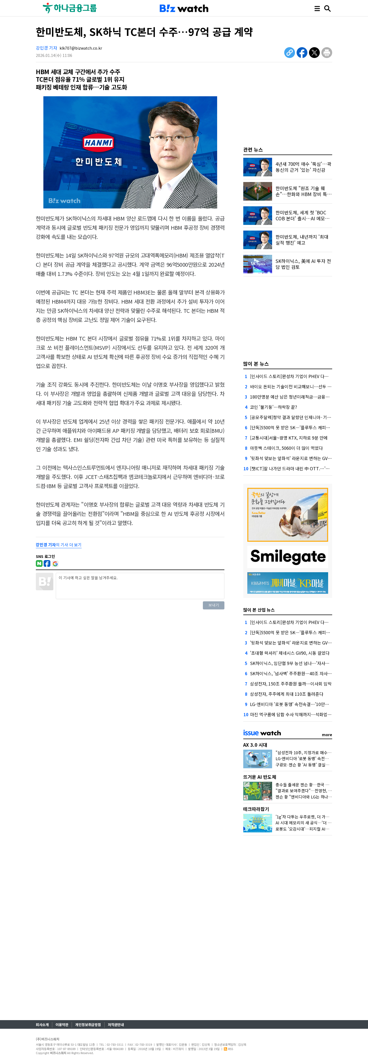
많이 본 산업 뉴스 (259, 609)
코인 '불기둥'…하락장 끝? (273, 407)
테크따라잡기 (256, 808)
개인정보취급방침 (88, 1024)
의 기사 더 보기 (59, 544)
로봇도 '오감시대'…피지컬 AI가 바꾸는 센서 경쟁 (317, 829)
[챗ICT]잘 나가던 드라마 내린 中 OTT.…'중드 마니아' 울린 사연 (308, 468)
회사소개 (42, 1024)
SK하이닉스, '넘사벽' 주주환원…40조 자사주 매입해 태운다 (304, 673)
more (327, 734)
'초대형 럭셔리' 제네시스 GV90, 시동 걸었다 (289, 653)
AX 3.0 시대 (255, 744)
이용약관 (61, 1024)
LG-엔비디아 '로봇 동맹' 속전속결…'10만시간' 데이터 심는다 (305, 704)
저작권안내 (116, 1024)
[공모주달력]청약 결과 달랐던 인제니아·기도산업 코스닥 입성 (306, 417)
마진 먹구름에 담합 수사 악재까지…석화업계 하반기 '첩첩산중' (307, 714)
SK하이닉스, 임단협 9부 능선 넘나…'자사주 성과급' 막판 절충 (306, 663)
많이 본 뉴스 (256, 363)
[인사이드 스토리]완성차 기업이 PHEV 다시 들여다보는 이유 (304, 376)
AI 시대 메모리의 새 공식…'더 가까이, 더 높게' (315, 822)
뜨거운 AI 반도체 (259, 776)
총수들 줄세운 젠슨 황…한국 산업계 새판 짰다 (315, 784)
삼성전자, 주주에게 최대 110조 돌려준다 (286, 694)
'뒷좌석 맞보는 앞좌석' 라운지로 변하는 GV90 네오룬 (298, 458)
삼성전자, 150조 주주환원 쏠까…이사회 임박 (291, 683)
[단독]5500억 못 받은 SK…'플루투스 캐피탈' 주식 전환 (299, 427)
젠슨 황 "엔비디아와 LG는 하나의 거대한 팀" (313, 797)
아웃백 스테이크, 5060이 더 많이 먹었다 (286, 448)
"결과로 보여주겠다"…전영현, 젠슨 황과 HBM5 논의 (321, 790)
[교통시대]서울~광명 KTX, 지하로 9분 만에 (289, 437)
